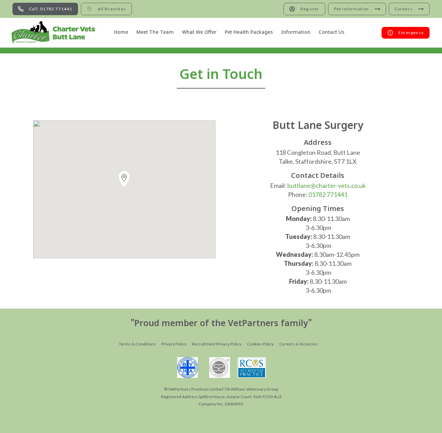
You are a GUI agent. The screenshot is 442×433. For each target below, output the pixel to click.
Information (295, 33)
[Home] (57, 33)
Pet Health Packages (249, 33)
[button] (124, 180)
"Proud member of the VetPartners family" (221, 324)
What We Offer (199, 33)
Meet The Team (155, 33)
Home (121, 33)
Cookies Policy (260, 343)
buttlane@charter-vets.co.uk (326, 185)
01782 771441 (327, 194)
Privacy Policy (173, 343)
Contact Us (331, 33)
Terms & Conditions (137, 343)
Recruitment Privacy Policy (216, 343)
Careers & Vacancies (298, 343)
